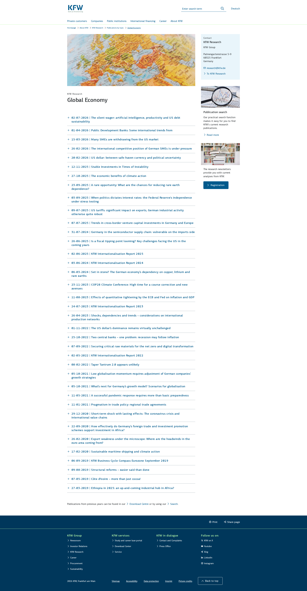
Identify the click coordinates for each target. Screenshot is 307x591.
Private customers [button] (77, 21)
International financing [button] (142, 21)
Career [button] (163, 21)
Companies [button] (97, 21)
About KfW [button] (177, 21)
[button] (131, 119)
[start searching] (222, 9)
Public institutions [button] (116, 21)
